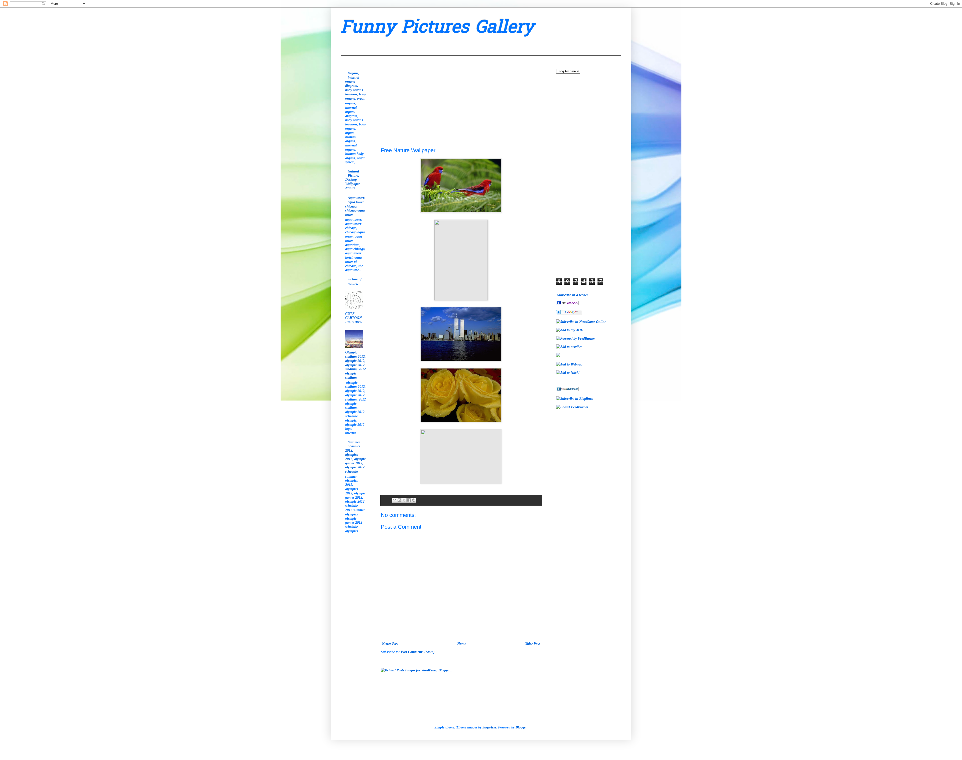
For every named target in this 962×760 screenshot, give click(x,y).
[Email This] (394, 500)
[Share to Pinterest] (413, 500)
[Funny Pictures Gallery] (567, 304)
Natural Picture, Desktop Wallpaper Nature (352, 179)
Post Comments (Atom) (418, 652)
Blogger (521, 727)
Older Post (532, 644)
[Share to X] (404, 500)
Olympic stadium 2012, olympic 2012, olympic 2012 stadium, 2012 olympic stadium (355, 364)
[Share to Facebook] (408, 500)
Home (461, 644)
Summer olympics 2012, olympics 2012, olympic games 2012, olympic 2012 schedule (355, 457)
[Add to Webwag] (569, 364)
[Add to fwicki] (567, 372)
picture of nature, (355, 281)
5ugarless (489, 727)
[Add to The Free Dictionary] (567, 390)
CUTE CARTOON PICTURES (353, 318)
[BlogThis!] (399, 500)
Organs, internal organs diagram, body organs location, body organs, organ (355, 85)
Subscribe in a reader (572, 295)
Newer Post (390, 644)
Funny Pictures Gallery (437, 28)
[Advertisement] (418, 94)
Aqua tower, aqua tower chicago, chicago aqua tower (355, 206)
